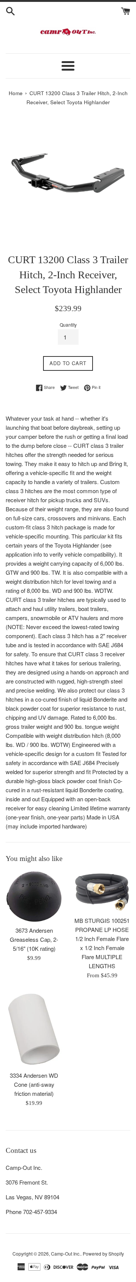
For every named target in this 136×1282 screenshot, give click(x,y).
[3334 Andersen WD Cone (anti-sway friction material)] (34, 1029)
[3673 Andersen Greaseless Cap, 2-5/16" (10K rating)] (34, 896)
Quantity (68, 324)
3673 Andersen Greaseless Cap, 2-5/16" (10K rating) (34, 939)
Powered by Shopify (103, 1253)
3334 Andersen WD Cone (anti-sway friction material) (34, 1084)
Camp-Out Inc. (65, 1253)
